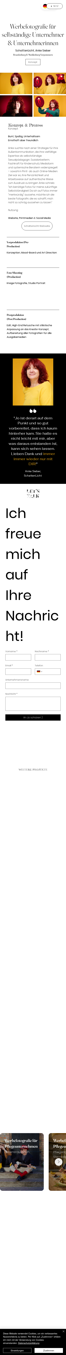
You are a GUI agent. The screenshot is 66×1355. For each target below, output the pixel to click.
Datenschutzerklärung (28, 1343)
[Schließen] (61, 1333)
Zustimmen (48, 1350)
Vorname (11, 651)
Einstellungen (17, 1350)
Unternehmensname (17, 679)
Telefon (39, 665)
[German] (45, 6)
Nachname (42, 651)
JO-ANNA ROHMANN (19, 6)
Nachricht (11, 694)
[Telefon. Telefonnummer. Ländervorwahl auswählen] (40, 671)
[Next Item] (58, 1162)
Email (9, 665)
